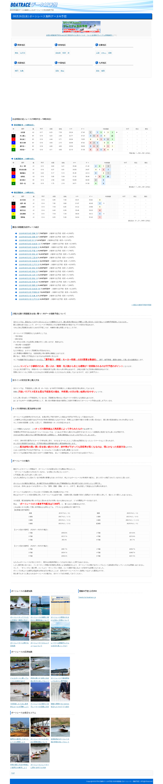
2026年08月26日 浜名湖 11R (29, 244)
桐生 (16, 53)
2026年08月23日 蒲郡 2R (28, 285)
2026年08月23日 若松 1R (28, 278)
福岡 (103, 70)
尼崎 (110, 53)
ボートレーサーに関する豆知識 (19, 644)
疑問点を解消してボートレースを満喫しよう (19, 740)
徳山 (62, 70)
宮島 (57, 70)
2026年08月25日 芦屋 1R (28, 250)
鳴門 (16, 70)
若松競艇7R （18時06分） (24, 125)
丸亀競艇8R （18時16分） (24, 158)
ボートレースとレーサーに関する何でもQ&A (40, 766)
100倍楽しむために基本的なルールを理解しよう (19, 705)
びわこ (103, 53)
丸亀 (22, 70)
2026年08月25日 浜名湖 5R (29, 261)
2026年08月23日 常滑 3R (28, 282)
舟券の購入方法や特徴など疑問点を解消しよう (19, 766)
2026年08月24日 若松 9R (28, 268)
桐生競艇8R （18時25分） (24, 192)
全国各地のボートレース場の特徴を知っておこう (60, 740)
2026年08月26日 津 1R (27, 240)
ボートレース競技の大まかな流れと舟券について (60, 618)
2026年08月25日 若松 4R (28, 254)
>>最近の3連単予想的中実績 (141, 305)
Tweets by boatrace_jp (87, 597)
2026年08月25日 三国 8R (28, 257)
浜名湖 (57, 53)
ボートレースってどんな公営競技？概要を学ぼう (19, 618)
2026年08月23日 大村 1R (28, 275)
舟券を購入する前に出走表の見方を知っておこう (40, 679)
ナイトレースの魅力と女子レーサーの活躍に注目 (40, 705)
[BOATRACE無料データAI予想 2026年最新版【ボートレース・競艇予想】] (34, 4)
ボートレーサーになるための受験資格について (40, 740)
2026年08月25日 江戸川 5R (29, 264)
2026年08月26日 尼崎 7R (28, 233)
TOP (13, 773)
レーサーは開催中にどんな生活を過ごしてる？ (60, 644)
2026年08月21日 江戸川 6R (29, 299)
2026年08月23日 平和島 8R (29, 292)
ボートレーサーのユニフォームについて (40, 644)
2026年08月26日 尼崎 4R (28, 237)
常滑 (64, 53)
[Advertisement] (81, 97)
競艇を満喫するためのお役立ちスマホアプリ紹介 (60, 705)
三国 (97, 53)
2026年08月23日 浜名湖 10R (29, 289)
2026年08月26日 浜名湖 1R (29, 247)
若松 (97, 70)
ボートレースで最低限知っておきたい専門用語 (60, 679)
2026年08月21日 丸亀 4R (28, 295)
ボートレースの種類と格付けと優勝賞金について (40, 618)
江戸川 (22, 53)
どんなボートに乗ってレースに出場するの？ (19, 679)
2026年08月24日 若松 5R (28, 271)
